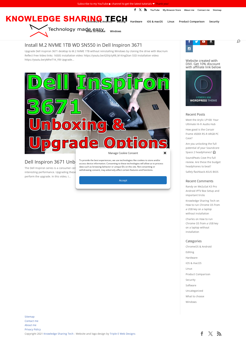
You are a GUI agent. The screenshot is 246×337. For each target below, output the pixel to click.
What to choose (95, 31)
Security (214, 21)
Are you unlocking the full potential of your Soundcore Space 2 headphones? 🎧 (202, 148)
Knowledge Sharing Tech (201, 200)
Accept (123, 180)
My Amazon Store (172, 10)
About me (189, 10)
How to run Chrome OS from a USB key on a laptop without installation (203, 209)
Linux (170, 21)
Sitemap (217, 10)
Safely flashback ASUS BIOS (202, 171)
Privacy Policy (33, 329)
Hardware (136, 21)
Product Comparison (192, 21)
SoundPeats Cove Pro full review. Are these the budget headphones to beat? (203, 162)
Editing (121, 21)
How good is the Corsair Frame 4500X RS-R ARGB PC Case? (202, 134)
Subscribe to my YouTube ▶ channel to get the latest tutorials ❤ (116, 3)
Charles (190, 219)
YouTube (155, 10)
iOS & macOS (155, 21)
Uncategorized (194, 290)
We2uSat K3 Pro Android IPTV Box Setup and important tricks (202, 191)
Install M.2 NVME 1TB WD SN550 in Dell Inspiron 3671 (83, 45)
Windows (115, 31)
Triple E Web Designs (122, 333)
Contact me (204, 10)
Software (191, 285)
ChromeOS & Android (99, 21)
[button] (165, 153)
